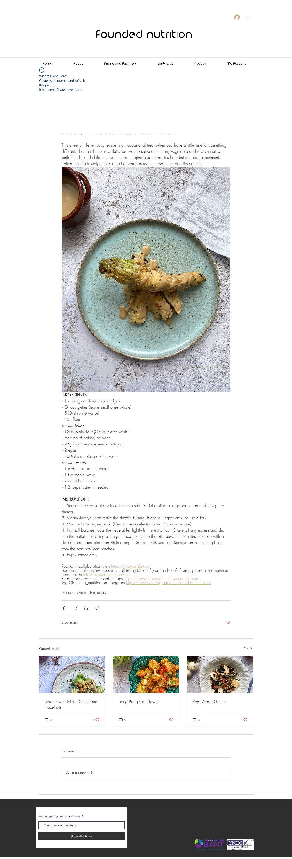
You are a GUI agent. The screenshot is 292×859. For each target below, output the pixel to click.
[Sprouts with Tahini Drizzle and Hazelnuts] (72, 674)
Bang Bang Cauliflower (139, 701)
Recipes (68, 592)
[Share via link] (97, 608)
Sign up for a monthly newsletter (59, 816)
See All (248, 648)
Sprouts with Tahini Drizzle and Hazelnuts (70, 704)
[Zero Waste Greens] (220, 674)
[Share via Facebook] (64, 608)
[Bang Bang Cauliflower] (146, 674)
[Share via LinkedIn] (86, 608)
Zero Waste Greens (209, 701)
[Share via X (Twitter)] (75, 608)
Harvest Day (98, 592)
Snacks (81, 592)
